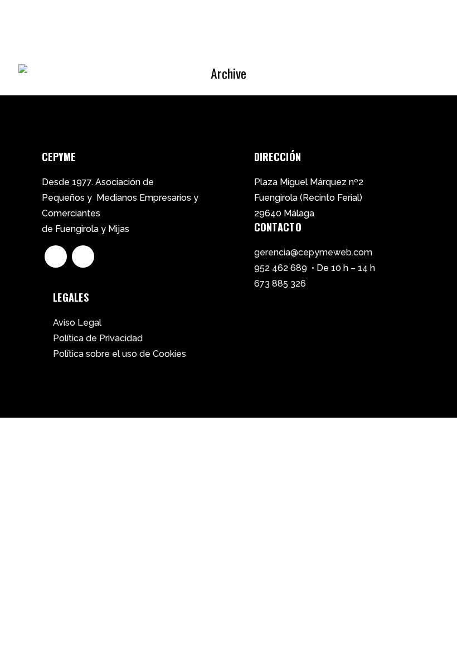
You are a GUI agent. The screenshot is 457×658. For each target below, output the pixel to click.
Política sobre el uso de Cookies (119, 354)
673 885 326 (280, 283)
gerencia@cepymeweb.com (313, 252)
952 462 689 (280, 268)
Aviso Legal (77, 322)
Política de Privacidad (98, 338)
